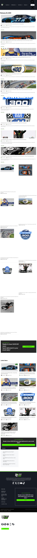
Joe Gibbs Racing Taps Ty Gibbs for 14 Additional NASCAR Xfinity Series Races (13, 139)
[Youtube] (21, 483)
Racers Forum (3, 555)
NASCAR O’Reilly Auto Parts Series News (4, 495)
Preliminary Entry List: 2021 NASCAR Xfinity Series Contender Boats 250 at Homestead (15, 106)
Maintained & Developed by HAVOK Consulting (31, 509)
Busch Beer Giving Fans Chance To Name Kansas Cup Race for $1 (11, 73)
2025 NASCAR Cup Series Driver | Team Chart (9, 458)
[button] (33, 2)
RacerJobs (3, 551)
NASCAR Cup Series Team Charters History (8, 455)
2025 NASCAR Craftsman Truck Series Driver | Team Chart (9, 464)
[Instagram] (18, 483)
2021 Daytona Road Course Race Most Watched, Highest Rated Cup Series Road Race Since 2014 (16, 89)
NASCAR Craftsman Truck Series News (4, 499)
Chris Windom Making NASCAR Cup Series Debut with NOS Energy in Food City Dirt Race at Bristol (16, 40)
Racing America (3, 547)
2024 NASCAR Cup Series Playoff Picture (8, 452)
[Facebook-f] (13, 483)
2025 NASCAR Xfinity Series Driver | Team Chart (8, 461)
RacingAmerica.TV (4, 549)
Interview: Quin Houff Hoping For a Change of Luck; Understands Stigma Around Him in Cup (16, 57)
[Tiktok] (24, 483)
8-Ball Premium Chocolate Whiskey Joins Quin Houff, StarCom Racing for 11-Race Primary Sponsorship (17, 156)
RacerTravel (3, 553)
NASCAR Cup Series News (3, 492)
